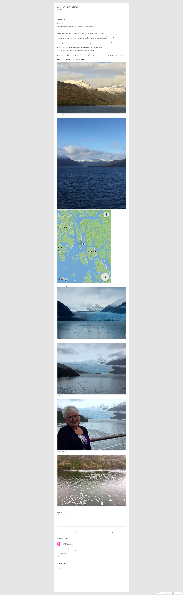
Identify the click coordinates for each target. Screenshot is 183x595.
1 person (64, 553)
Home (58, 13)
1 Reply (58, 23)
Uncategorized (71, 524)
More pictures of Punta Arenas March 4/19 (67, 533)
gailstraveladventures (67, 7)
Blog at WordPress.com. (62, 589)
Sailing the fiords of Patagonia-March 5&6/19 (115, 533)
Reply (58, 556)
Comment (121, 579)
